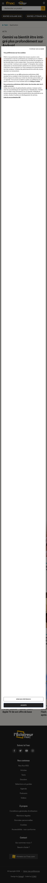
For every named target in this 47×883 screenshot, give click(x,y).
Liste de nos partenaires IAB (12, 97)
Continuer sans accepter (37, 49)
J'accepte (23, 705)
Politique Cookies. (34, 81)
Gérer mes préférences (23, 699)
